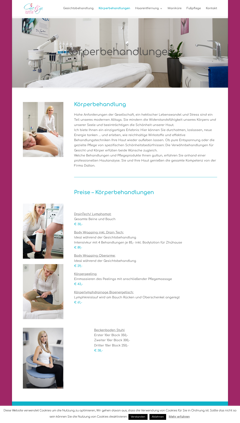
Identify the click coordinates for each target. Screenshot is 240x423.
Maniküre (175, 8)
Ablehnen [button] (158, 417)
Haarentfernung (147, 8)
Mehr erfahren (179, 416)
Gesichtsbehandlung (78, 8)
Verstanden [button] (138, 417)
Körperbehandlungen (114, 8)
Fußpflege (194, 8)
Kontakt (211, 8)
